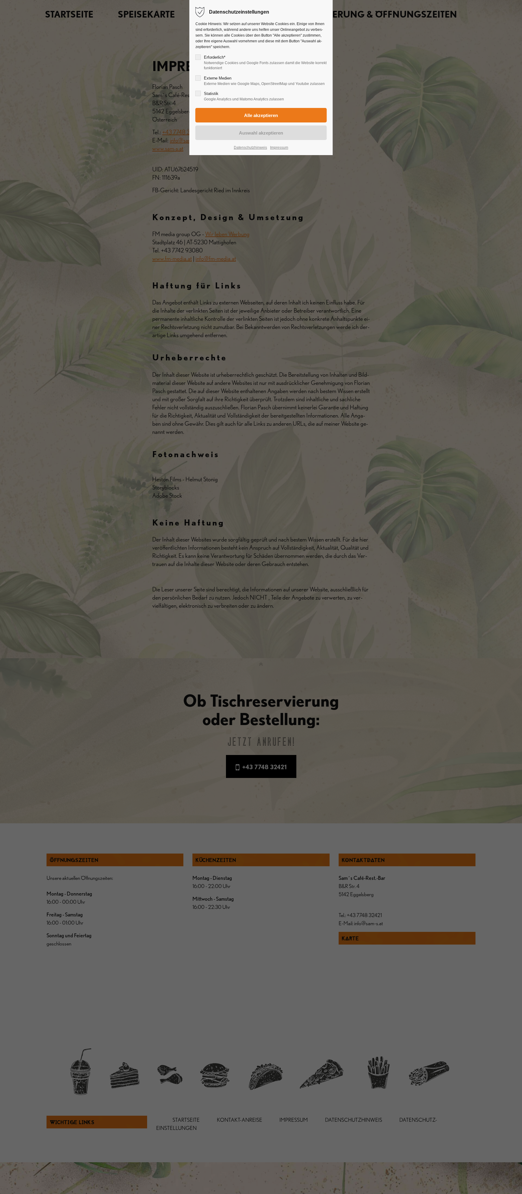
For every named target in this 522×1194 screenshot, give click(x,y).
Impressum (279, 147)
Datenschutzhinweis (250, 147)
